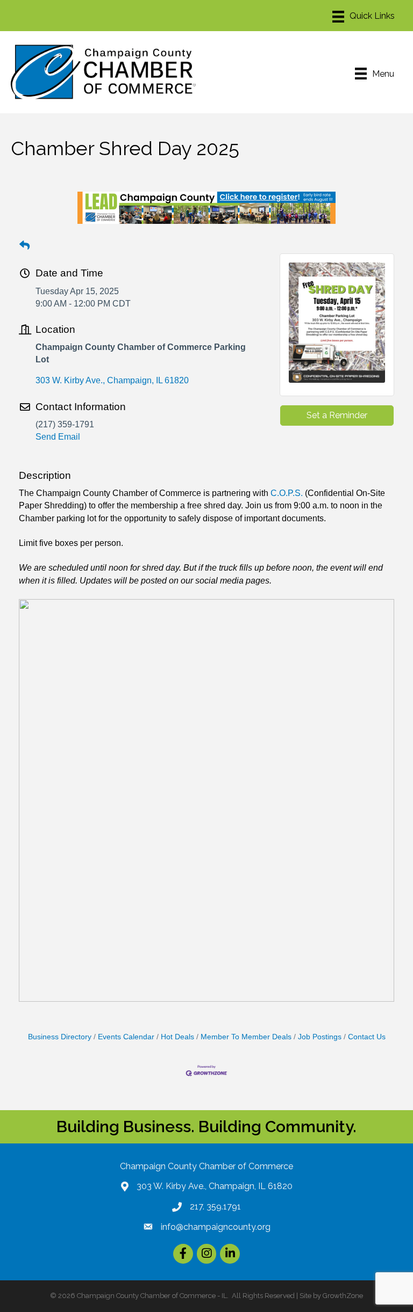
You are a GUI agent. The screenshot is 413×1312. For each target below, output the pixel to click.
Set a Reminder (337, 415)
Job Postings (319, 1037)
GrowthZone (343, 1296)
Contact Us (367, 1037)
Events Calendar (126, 1037)
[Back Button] (24, 245)
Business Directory (59, 1037)
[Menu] (363, 16)
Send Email (57, 436)
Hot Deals (177, 1037)
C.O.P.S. (286, 493)
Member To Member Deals (246, 1037)
